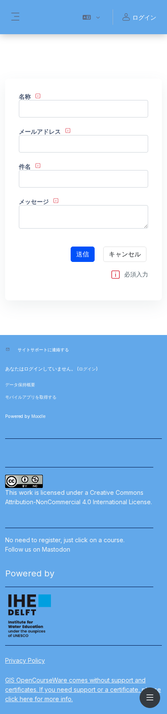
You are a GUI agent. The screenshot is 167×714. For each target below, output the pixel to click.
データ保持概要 (20, 384)
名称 (25, 96)
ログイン (87, 368)
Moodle (38, 416)
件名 (25, 166)
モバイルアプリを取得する (31, 397)
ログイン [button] (144, 17)
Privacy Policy (25, 660)
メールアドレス (40, 131)
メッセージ (34, 201)
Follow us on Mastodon (37, 549)
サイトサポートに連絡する (43, 349)
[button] (91, 17)
